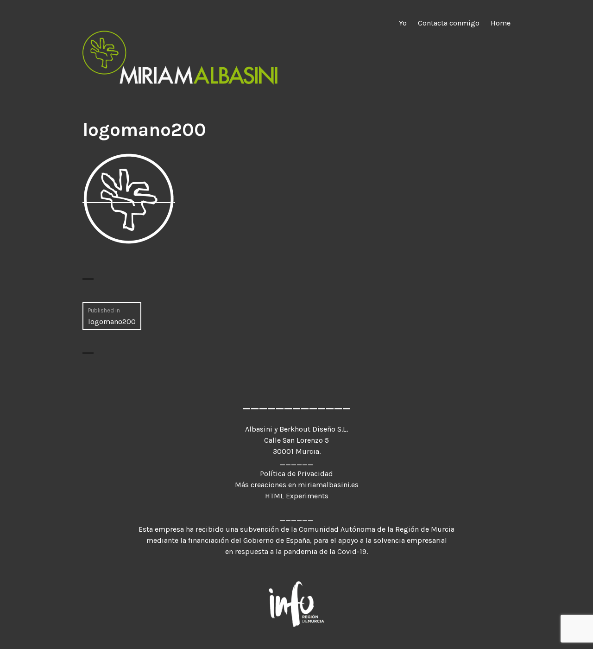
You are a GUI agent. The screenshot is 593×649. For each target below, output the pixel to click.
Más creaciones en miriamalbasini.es (297, 484)
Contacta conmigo (448, 23)
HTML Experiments (296, 495)
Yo (403, 23)
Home (501, 23)
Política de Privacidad (296, 473)
